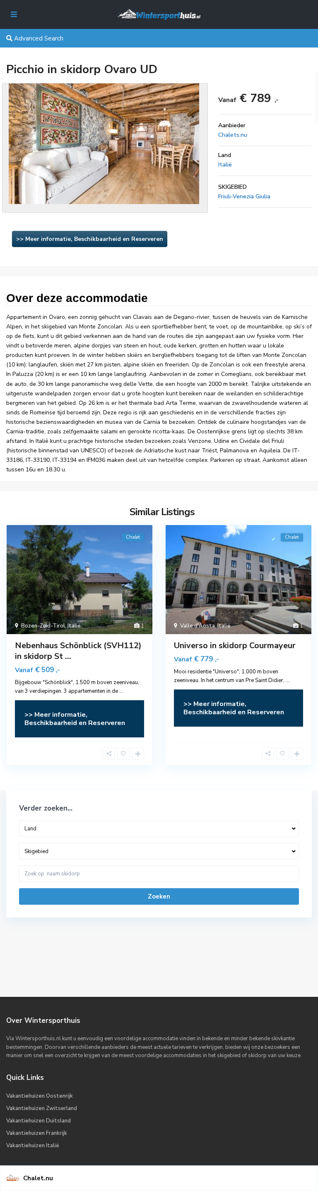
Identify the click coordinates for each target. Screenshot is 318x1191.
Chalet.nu (38, 1178)
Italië (225, 165)
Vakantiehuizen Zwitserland (41, 1108)
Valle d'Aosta (197, 626)
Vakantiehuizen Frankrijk (36, 1133)
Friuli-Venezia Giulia (244, 196)
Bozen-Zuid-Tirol (43, 626)
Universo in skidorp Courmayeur (235, 645)
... (121, 691)
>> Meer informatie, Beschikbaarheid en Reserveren (89, 239)
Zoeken (159, 896)
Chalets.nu (232, 135)
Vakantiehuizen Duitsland (38, 1120)
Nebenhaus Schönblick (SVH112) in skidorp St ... (78, 651)
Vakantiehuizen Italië (32, 1145)
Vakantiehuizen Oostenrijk (39, 1096)
